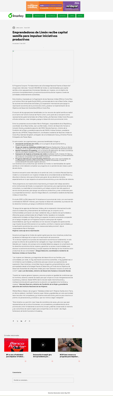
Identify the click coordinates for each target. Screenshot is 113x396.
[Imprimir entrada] (29, 321)
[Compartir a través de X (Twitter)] (17, 321)
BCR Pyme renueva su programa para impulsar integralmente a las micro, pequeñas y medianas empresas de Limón (69, 356)
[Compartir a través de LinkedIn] (21, 321)
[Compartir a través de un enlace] (25, 321)
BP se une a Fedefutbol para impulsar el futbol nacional (14, 356)
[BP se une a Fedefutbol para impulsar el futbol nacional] (16, 345)
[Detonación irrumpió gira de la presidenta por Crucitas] (43, 345)
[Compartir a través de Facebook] (13, 321)
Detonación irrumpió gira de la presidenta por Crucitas (42, 356)
